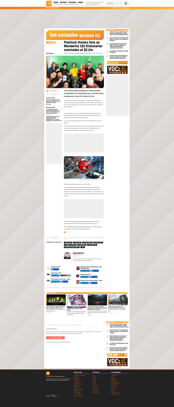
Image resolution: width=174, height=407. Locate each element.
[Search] (126, 3)
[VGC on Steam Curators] (128, 8)
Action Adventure (92, 244)
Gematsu (113, 378)
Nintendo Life (114, 382)
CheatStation (114, 375)
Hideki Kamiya (69, 242)
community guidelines (77, 325)
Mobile (76, 4)
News (56, 2)
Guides (80, 2)
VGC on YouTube (78, 396)
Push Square (114, 387)
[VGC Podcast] (120, 8)
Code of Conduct (78, 380)
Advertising (76, 378)
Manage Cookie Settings (79, 375)
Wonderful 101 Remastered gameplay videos (80, 226)
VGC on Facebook (78, 389)
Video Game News (51, 42)
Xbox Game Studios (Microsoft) (72, 247)
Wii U (84, 184)
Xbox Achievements (116, 394)
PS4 (91, 104)
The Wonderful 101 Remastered (54, 242)
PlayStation (56, 4)
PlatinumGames (72, 126)
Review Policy (77, 385)
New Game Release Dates (92, 5)
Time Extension (114, 392)
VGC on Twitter (77, 394)
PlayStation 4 (73, 244)
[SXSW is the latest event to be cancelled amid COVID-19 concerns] (118, 299)
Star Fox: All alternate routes (93, 3)
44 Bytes (55, 395)
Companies (95, 385)
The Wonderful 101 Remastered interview (77, 187)
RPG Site (113, 389)
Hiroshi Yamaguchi (88, 242)
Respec (113, 390)
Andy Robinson (50, 53)
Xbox (61, 4)
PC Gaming (71, 4)
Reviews (63, 2)
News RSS (95, 389)
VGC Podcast (77, 392)
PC (95, 104)
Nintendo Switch (68, 106)
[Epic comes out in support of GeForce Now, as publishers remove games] (56, 299)
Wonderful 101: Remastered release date (81, 221)
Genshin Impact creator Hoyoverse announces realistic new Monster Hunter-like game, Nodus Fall (119, 57)
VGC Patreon (77, 390)
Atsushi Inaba (79, 189)
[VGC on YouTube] (125, 8)
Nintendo (66, 4)
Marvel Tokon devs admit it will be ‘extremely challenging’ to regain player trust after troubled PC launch (119, 33)
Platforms (95, 387)
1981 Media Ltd (51, 376)
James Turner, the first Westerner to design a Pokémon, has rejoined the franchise (119, 39)
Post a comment (53, 90)
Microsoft (66, 117)
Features (72, 2)
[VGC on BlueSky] (123, 8)
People (94, 382)
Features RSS (96, 390)
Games (94, 383)
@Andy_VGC (75, 256)
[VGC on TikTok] (126, 8)
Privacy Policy (77, 383)
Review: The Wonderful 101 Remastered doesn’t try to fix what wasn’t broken (53, 101)
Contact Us (76, 382)
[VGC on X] (122, 8)
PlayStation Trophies (116, 383)
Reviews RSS (95, 392)
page (94, 331)
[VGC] (49, 3)
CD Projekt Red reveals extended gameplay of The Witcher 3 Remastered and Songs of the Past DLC (97, 308)
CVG (112, 376)
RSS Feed (76, 387)
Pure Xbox (113, 385)
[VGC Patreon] (118, 8)
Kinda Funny (114, 380)
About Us (76, 376)
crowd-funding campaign (76, 91)
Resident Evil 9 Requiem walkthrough (95, 2)
